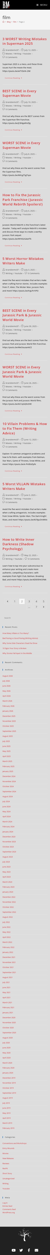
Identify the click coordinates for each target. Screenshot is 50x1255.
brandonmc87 (12, 50)
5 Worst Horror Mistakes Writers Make (23, 261)
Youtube (27, 53)
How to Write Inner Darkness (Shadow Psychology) (18, 544)
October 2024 (8, 786)
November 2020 (9, 1022)
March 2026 (7, 701)
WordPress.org (8, 1212)
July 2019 (6, 1103)
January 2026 (7, 711)
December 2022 (8, 897)
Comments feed (9, 1209)
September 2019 (9, 1093)
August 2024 (7, 796)
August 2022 (7, 917)
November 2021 (9, 962)
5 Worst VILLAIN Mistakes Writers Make (23, 486)
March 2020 (7, 1063)
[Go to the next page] (43, 607)
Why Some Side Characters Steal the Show (19, 643)
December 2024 (8, 776)
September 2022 (9, 912)
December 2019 (8, 1078)
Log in (5, 1203)
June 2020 (6, 1047)
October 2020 (8, 1027)
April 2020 (6, 1057)
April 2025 (6, 756)
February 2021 (8, 1007)
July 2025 (6, 741)
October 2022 (8, 907)
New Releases (8, 1158)
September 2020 (9, 1032)
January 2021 (7, 1012)
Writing (17, 53)
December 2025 (8, 716)
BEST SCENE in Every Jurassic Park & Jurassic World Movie (22, 315)
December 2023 (8, 836)
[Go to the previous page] (7, 601)
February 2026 (8, 706)
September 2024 (9, 791)
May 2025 (6, 751)
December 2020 (8, 1017)
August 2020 (7, 1037)
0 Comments (11, 57)
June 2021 (6, 987)
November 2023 (9, 841)
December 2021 (8, 957)
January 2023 (7, 892)
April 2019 (6, 1118)
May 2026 (6, 691)
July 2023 (6, 862)
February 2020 (8, 1068)
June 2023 (6, 866)
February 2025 (8, 766)
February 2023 (8, 887)
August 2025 (7, 736)
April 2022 (6, 937)
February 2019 (8, 1128)
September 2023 (9, 851)
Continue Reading (14, 77)
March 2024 (7, 821)
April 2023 (6, 877)
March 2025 (7, 761)
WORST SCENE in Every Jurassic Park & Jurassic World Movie (22, 372)
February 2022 (8, 947)
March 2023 (7, 882)
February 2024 (8, 826)
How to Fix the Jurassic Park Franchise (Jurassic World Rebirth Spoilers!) (22, 199)
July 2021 (6, 982)
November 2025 (9, 721)
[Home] (3, 22)
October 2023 (8, 846)
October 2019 (8, 1088)
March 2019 (7, 1123)
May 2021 (6, 992)
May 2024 (6, 811)
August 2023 (7, 857)
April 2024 (6, 816)
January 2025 (7, 771)
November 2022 (9, 902)
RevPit (5, 1168)
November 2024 (9, 781)
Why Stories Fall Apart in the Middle (17, 653)
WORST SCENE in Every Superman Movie (21, 145)
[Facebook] (28, 1250)
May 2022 (6, 932)
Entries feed (7, 1206)
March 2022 (7, 942)
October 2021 (8, 967)
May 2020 (6, 1052)
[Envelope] (36, 1250)
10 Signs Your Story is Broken (14, 648)
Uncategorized (8, 1178)
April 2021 (6, 997)
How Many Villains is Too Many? (15, 633)
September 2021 (9, 972)
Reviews (5, 1163)
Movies (9, 53)
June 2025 (6, 746)
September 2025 (9, 731)
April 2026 (6, 696)
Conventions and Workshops (14, 1143)
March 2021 (7, 1002)
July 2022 (6, 922)
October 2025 (8, 726)
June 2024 (6, 806)
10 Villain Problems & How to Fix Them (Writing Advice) (24, 428)
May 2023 (6, 872)
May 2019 (6, 1113)
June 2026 (6, 686)
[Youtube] (13, 1250)
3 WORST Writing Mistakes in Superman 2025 (24, 41)
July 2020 (6, 1042)
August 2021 (7, 977)
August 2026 (7, 676)
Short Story (7, 1173)
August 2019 (7, 1098)
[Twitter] (21, 1250)
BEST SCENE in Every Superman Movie (19, 93)
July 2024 (6, 801)
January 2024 (7, 831)
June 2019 (6, 1108)
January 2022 (7, 952)
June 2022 (6, 927)
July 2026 (6, 681)
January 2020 (7, 1072)
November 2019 (9, 1083)
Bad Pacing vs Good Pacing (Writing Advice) (20, 638)
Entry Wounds (8, 1148)
